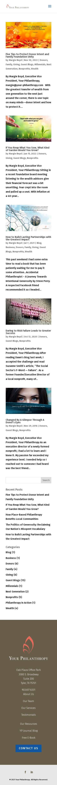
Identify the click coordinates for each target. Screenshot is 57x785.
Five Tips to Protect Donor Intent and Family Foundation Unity (27, 55)
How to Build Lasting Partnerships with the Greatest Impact (28, 238)
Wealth (34, 68)
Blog (39, 243)
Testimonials (28, 714)
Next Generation (15, 591)
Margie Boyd (15, 60)
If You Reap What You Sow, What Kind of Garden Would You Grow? (27, 149)
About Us (28, 694)
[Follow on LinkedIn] (31, 772)
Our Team (28, 701)
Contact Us (28, 748)
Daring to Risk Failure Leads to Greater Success (28, 332)
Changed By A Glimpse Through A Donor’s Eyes (25, 421)
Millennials (39, 64)
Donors (44, 60)
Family (9, 64)
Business (10, 247)
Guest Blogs (27, 64)
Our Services (28, 707)
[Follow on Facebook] (25, 772)
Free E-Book (28, 737)
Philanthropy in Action (19, 602)
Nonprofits (24, 68)
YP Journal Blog (29, 730)
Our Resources (28, 723)
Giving (16, 64)
